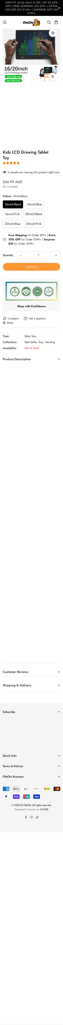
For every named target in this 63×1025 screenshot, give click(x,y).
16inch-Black (13, 204)
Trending (50, 342)
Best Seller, (31, 342)
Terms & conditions (38, 746)
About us (8, 786)
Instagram (8, 809)
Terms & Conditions (14, 781)
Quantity (8, 255)
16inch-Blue (34, 204)
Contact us (9, 797)
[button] (11, 163)
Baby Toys (30, 336)
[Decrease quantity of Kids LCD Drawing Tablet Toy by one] (21, 255)
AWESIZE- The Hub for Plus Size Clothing (27, 820)
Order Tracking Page (40, 908)
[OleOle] (31, 22)
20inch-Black (33, 214)
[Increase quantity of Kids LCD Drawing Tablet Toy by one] (56, 255)
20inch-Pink (33, 223)
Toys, (41, 342)
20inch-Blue (12, 223)
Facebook (8, 803)
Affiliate (7, 814)
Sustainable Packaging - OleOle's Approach (28, 792)
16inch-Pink (12, 214)
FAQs (6, 771)
